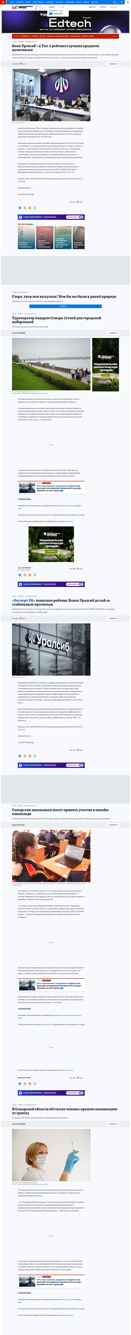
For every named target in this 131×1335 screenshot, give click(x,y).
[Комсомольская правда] (22, 7)
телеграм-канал (67, 505)
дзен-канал (68, 521)
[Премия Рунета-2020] (39, 7)
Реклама (103, 7)
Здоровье (94, 2)
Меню (3, 2)
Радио (94, 7)
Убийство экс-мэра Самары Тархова (58, 36)
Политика (49, 2)
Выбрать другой (58, 13)
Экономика (69, 2)
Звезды (86, 2)
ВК (49, 515)
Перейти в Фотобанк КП (40, 393)
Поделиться (114, 64)
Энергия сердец (76, 36)
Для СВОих (34, 36)
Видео (28, 2)
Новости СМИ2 (22, 772)
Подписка (113, 7)
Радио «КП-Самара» (88, 36)
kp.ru (24, 64)
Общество (59, 2)
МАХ (20, 508)
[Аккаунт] (128, 2)
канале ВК (46, 1029)
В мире (78, 2)
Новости (42, 36)
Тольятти (20, 2)
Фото (12, 2)
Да (50, 13)
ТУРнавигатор (25, 36)
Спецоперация (38, 2)
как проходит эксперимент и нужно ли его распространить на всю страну (59, 488)
